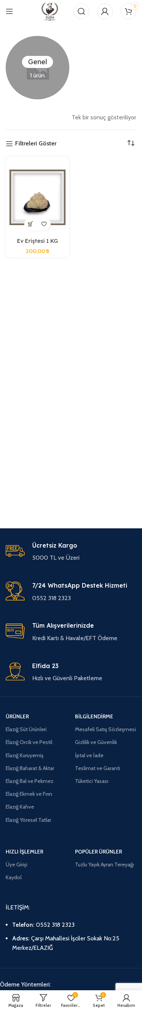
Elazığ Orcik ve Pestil (29, 742)
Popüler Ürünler (98, 851)
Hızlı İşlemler (24, 851)
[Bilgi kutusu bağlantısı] (71, 552)
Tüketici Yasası (91, 781)
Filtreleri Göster (35, 143)
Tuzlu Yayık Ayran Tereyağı (104, 864)
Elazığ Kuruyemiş (25, 755)
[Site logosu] (49, 10)
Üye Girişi (16, 864)
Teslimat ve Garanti (97, 768)
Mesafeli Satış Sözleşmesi (105, 729)
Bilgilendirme (94, 716)
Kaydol (14, 877)
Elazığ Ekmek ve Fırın (29, 793)
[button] (30, 224)
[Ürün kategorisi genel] (37, 67)
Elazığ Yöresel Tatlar (28, 820)
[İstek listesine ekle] (44, 224)
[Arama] (81, 11)
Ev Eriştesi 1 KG (37, 241)
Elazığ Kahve (20, 806)
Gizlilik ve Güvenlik (96, 742)
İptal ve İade (89, 755)
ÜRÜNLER (17, 716)
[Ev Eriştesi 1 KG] (37, 197)
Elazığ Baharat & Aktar (30, 768)
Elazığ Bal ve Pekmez (29, 781)
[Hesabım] (105, 11)
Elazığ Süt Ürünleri (26, 729)
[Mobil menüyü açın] (9, 11)
